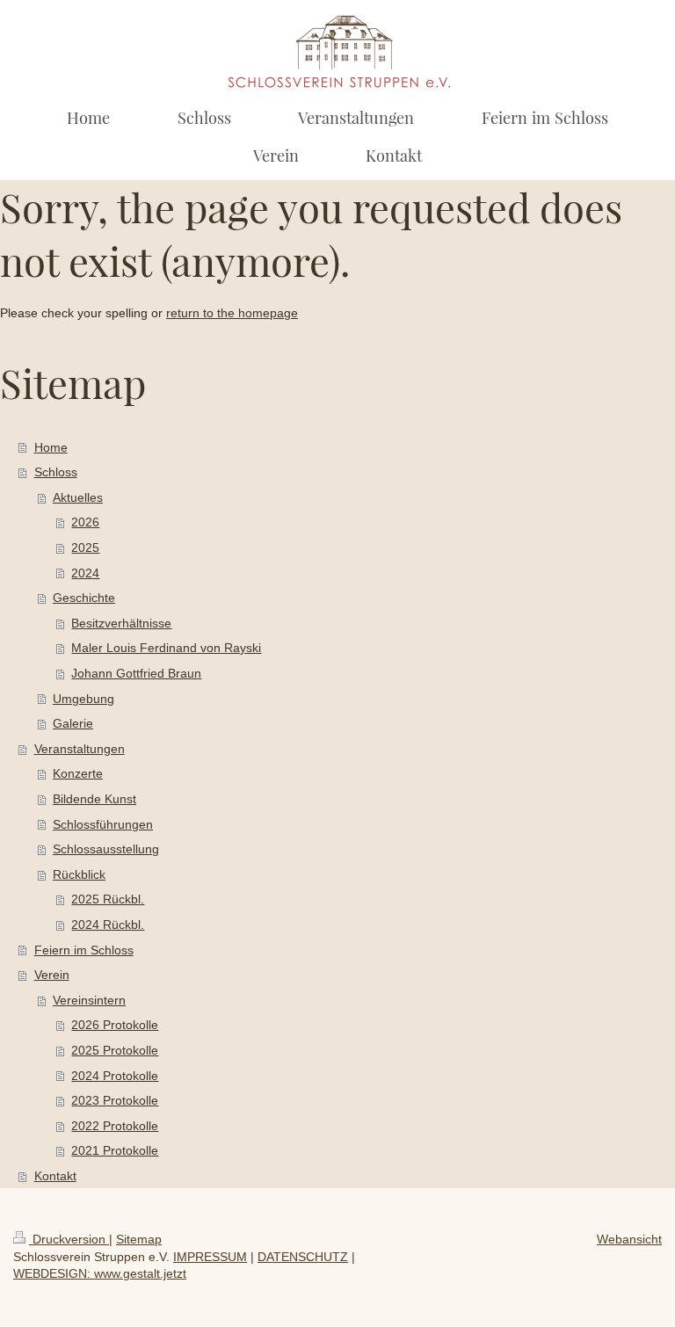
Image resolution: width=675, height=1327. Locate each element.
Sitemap (139, 1239)
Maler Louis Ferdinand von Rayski (166, 648)
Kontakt (55, 1176)
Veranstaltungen (79, 749)
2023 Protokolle (114, 1100)
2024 (85, 573)
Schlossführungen (103, 824)
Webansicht (629, 1239)
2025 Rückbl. (107, 899)
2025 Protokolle (114, 1050)
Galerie (73, 723)
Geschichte (84, 598)
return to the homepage (232, 313)
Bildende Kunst (94, 799)
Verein (51, 975)
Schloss (55, 472)
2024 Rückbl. (107, 924)
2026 (85, 522)
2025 (85, 547)
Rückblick (79, 874)
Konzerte (78, 773)
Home (51, 447)
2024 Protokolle (114, 1076)
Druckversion (69, 1239)
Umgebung (83, 699)
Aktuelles (78, 497)
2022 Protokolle (114, 1126)
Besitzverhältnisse (121, 623)
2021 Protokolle (114, 1150)
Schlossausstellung (106, 849)
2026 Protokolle (114, 1025)
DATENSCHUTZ (303, 1257)
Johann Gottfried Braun (136, 673)
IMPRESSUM (210, 1257)
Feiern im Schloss (84, 950)
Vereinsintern (89, 1000)
